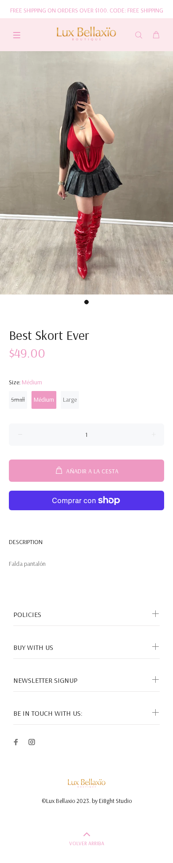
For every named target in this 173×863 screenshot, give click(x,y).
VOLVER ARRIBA (86, 843)
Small (18, 399)
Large (70, 399)
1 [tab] (86, 302)
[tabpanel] (86, 172)
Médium (44, 399)
